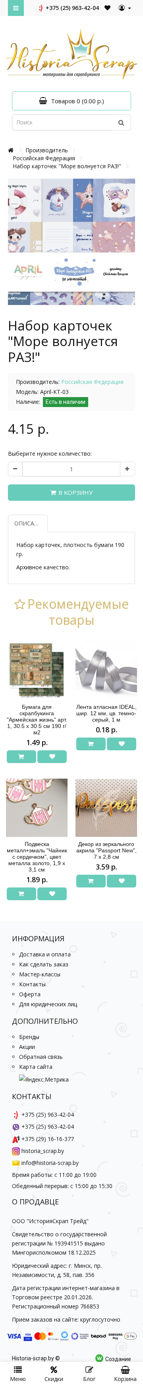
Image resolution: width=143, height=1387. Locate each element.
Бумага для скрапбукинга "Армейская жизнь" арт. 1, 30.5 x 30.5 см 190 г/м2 (37, 720)
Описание (30, 523)
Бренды (29, 1037)
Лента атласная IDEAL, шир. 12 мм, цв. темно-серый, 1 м (106, 713)
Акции (27, 1047)
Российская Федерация (44, 158)
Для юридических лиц (48, 1004)
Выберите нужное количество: (50, 453)
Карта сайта (35, 1066)
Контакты (32, 984)
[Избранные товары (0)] (107, 8)
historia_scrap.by (42, 1151)
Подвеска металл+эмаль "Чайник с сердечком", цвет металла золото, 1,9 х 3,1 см (37, 857)
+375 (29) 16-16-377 (47, 1139)
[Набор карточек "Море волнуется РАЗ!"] (71, 242)
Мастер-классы (39, 974)
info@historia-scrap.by (50, 1163)
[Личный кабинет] (125, 8)
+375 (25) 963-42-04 (71, 8)
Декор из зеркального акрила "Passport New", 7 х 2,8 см (106, 850)
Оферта (30, 994)
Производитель (46, 150)
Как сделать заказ (43, 964)
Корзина (125, 1379)
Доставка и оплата (45, 954)
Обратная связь (41, 1056)
